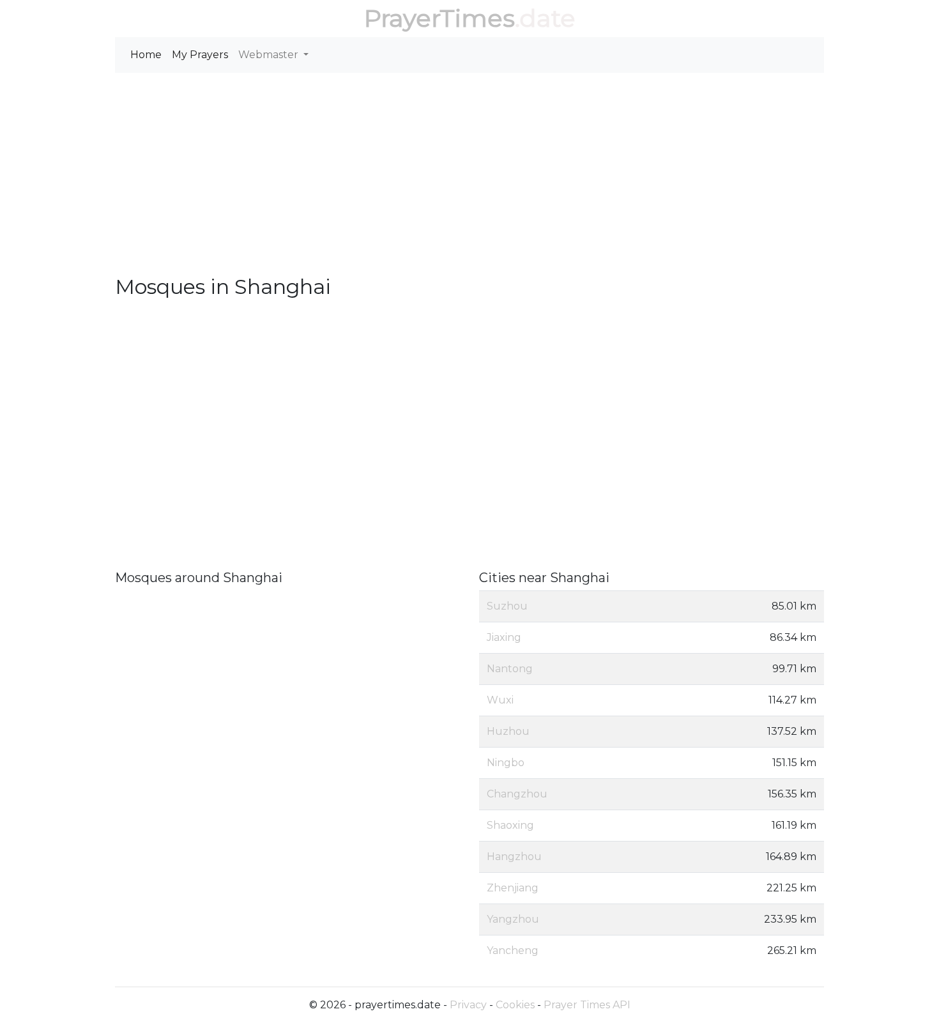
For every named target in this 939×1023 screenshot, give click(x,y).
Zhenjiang (512, 888)
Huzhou (508, 731)
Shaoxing (510, 825)
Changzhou (517, 794)
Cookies (515, 1005)
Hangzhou (514, 856)
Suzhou (507, 606)
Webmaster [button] (269, 55)
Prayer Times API (587, 1005)
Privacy (468, 1005)
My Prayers (200, 55)
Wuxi (500, 700)
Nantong (510, 669)
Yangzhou (513, 919)
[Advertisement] (469, 178)
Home (146, 55)
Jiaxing (504, 637)
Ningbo (505, 763)
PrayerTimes (439, 18)
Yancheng (512, 950)
